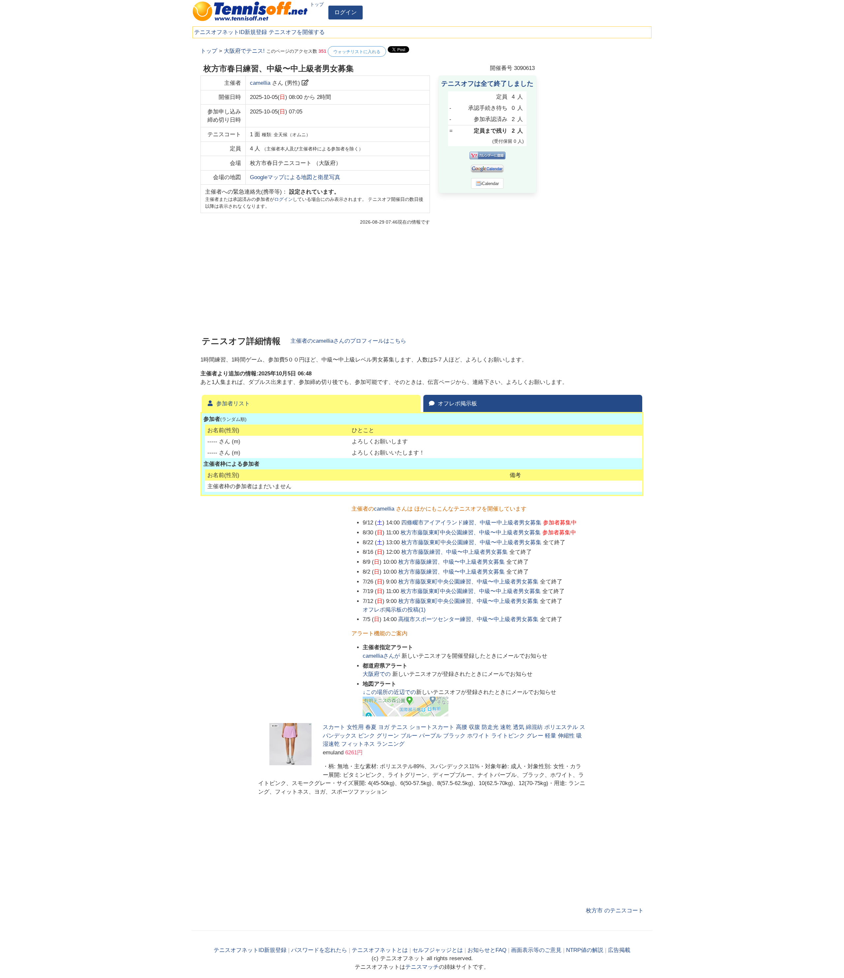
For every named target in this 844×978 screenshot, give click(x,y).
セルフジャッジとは (437, 950)
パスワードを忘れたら (319, 950)
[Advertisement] (594, 145)
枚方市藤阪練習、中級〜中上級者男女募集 (454, 552)
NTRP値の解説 (584, 950)
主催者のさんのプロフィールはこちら (348, 341)
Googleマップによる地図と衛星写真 (295, 177)
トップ (317, 4)
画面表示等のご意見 (536, 950)
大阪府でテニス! (244, 51)
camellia (260, 83)
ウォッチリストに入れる (356, 51)
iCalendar (490, 183)
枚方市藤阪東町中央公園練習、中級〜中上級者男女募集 (471, 532)
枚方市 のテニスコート (615, 910)
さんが (382, 656)
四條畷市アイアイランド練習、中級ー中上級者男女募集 (471, 523)
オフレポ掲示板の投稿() (394, 610)
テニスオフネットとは (380, 950)
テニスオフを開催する (297, 32)
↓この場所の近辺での (389, 692)
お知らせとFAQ (486, 950)
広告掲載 (619, 950)
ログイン (345, 12)
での (377, 674)
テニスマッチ (422, 967)
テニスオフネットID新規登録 (230, 32)
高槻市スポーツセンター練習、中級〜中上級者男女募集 (468, 619)
